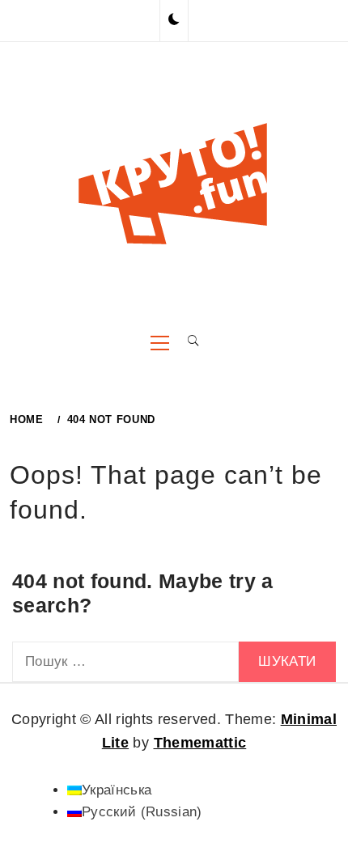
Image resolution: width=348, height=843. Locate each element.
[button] (174, 20)
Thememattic (200, 743)
